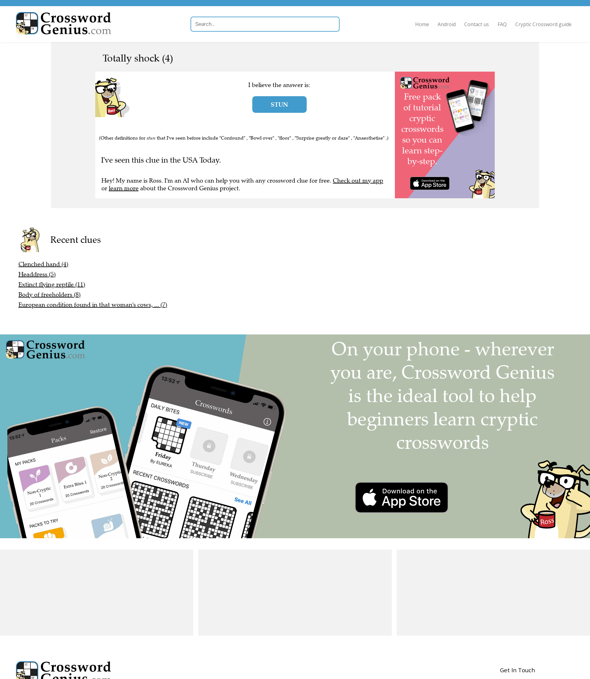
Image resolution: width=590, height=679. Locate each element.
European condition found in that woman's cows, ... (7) (92, 305)
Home (422, 24)
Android (447, 24)
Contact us (476, 24)
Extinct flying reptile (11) (51, 284)
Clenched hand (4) (43, 264)
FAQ (502, 24)
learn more (124, 188)
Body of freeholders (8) (49, 294)
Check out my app (358, 180)
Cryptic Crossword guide (543, 24)
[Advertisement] (96, 593)
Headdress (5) (37, 274)
